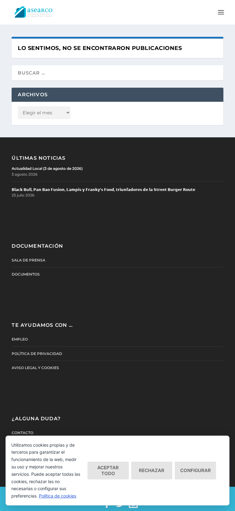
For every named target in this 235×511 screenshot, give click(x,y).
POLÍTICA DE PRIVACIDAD (37, 353)
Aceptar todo (108, 470)
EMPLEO (20, 339)
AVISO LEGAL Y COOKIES (35, 367)
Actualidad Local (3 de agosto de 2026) (47, 168)
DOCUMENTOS (26, 274)
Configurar (195, 470)
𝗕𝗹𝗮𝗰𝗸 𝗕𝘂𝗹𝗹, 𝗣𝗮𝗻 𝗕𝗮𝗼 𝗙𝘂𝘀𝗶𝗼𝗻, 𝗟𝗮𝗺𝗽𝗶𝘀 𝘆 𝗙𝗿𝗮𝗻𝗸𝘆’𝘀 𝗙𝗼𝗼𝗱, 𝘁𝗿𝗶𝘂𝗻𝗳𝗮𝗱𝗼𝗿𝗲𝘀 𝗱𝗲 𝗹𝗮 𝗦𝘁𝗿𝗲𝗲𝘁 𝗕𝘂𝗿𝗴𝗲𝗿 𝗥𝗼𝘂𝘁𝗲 (103, 189)
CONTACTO (22, 432)
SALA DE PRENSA (28, 260)
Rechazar (151, 470)
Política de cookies (57, 495)
